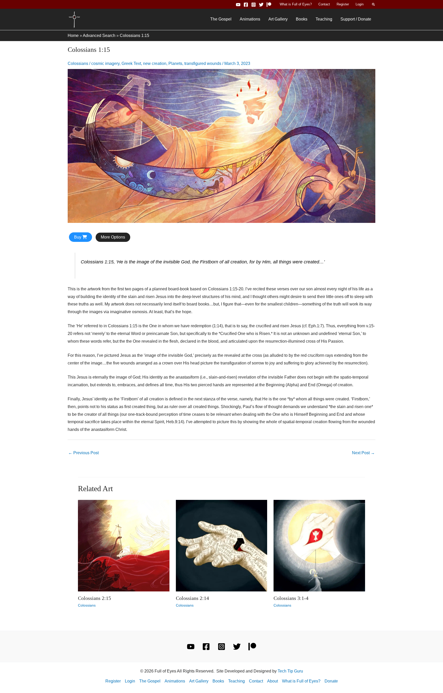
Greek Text (131, 63)
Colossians (78, 63)
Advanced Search (99, 35)
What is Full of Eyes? (296, 4)
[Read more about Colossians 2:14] (221, 545)
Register (343, 4)
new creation (154, 63)
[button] (373, 4)
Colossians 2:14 (192, 598)
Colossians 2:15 (94, 598)
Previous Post (83, 453)
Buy (78, 237)
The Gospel (220, 19)
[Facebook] (246, 4)
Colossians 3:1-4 (291, 598)
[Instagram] (253, 4)
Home (73, 35)
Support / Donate (355, 19)
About (272, 681)
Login (360, 4)
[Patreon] (269, 4)
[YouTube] (238, 4)
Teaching (324, 19)
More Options (113, 237)
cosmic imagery (105, 63)
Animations (250, 19)
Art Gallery (278, 19)
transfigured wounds (202, 63)
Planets (175, 63)
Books (301, 19)
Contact (324, 4)
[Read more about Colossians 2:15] (123, 545)
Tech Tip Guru (290, 671)
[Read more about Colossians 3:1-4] (319, 545)
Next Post (363, 453)
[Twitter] (261, 4)
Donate (331, 681)
